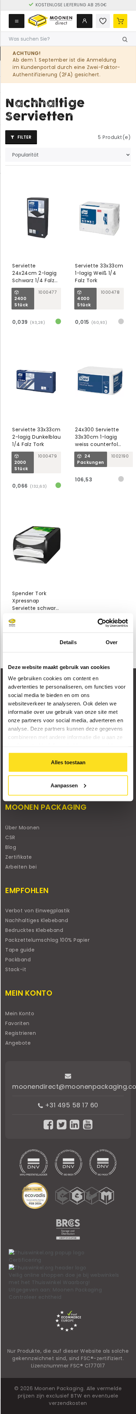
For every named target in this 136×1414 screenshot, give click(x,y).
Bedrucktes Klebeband (34, 930)
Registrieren (20, 1033)
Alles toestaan (68, 762)
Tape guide (20, 949)
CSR (10, 837)
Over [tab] (112, 642)
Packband (18, 959)
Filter (23, 137)
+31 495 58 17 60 (70, 1105)
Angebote (18, 1042)
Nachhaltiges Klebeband (36, 920)
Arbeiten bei (21, 866)
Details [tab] (68, 642)
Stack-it (15, 969)
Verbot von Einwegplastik (37, 910)
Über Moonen (22, 827)
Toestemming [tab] (24, 642)
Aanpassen (64, 785)
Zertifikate (18, 857)
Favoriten (17, 1023)
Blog (10, 847)
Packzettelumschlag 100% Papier (47, 939)
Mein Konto (19, 1013)
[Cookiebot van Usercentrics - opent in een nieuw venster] (98, 622)
